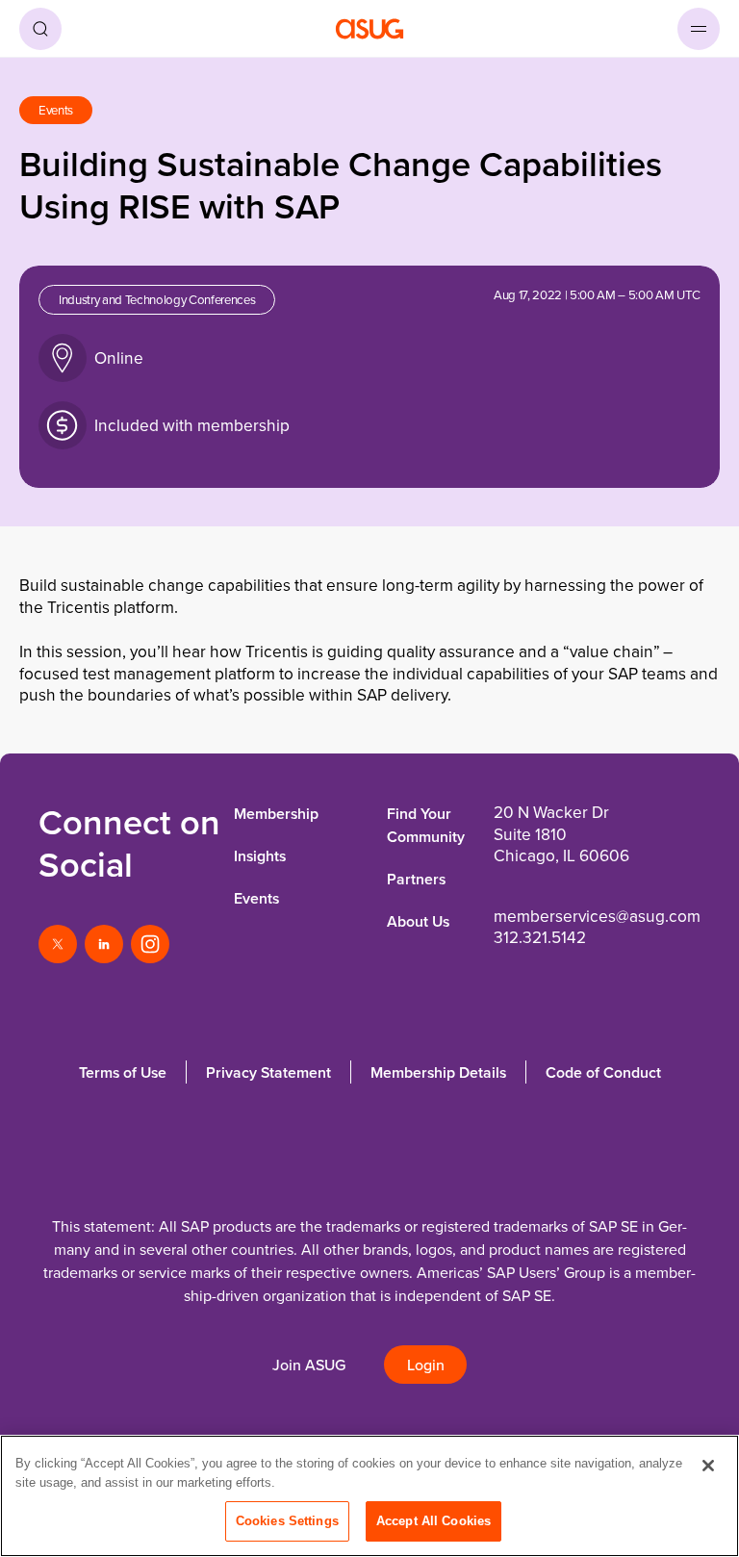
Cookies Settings (287, 1521)
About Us (418, 921)
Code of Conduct (603, 1072)
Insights (260, 856)
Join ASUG (308, 1365)
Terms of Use (122, 1072)
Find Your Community (426, 825)
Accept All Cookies (433, 1521)
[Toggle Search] (40, 29)
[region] (369, 1496)
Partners (416, 879)
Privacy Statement (268, 1072)
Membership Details (438, 1072)
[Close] (708, 1465)
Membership (276, 814)
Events (256, 898)
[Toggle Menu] (698, 29)
